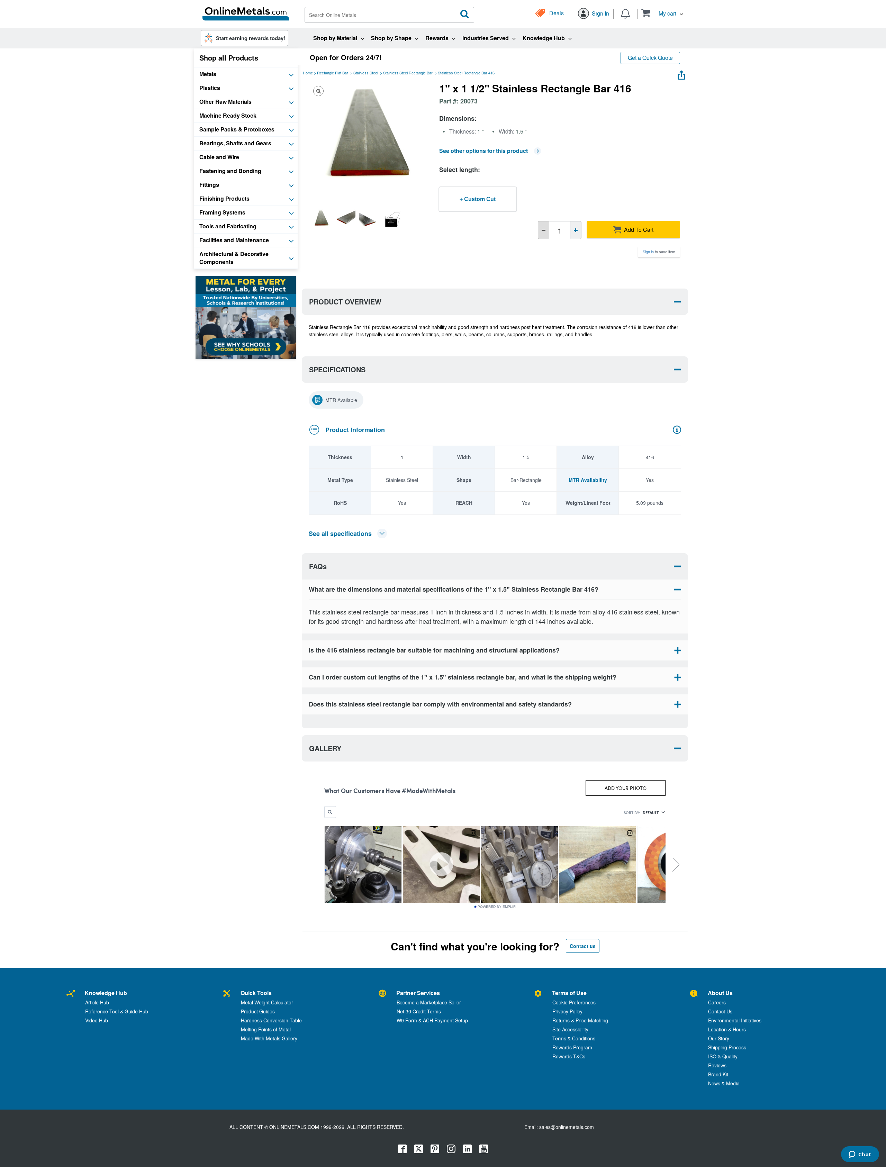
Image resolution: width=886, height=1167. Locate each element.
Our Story (718, 1038)
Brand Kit (718, 1074)
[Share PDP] (681, 73)
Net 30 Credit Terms (419, 1011)
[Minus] (543, 230)
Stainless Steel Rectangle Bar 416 (466, 72)
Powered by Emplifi (497, 907)
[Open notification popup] (625, 13)
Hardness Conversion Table (271, 1020)
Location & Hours (727, 1029)
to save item (659, 251)
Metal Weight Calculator (267, 1002)
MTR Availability (588, 479)
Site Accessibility (570, 1029)
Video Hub (96, 1020)
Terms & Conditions (573, 1038)
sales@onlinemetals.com (566, 1126)
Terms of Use (569, 993)
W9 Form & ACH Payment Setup (432, 1020)
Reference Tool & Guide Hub (116, 1011)
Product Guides (258, 1011)
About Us (720, 993)
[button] (662, 13)
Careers (717, 1002)
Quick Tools (256, 993)
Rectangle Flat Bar (332, 72)
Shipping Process (727, 1047)
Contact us (583, 945)
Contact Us (720, 1011)
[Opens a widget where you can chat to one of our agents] (860, 1155)
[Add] (575, 230)
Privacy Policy (567, 1011)
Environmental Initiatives (734, 1020)
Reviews (717, 1065)
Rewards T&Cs (568, 1056)
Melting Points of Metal (266, 1029)
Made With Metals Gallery (269, 1038)
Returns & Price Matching (580, 1020)
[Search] (464, 14)
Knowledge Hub (106, 993)
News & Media (724, 1083)
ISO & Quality (723, 1056)
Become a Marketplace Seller (429, 1002)
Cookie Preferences (574, 1002)
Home (308, 72)
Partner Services (418, 993)
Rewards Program (572, 1047)
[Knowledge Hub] (70, 994)
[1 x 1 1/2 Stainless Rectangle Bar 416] (321, 219)
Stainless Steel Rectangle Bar (408, 72)
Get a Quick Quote (650, 58)
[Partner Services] (382, 994)
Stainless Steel (365, 72)
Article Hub (97, 1002)
